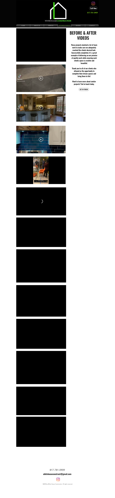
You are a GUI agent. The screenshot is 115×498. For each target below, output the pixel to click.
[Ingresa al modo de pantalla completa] (64, 213)
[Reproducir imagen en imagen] (61, 213)
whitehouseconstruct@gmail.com (57, 474)
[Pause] (18, 182)
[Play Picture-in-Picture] (60, 182)
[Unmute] (21, 182)
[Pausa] (18, 213)
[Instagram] (93, 3)
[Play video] (41, 78)
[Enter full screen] (63, 182)
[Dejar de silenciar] (21, 213)
